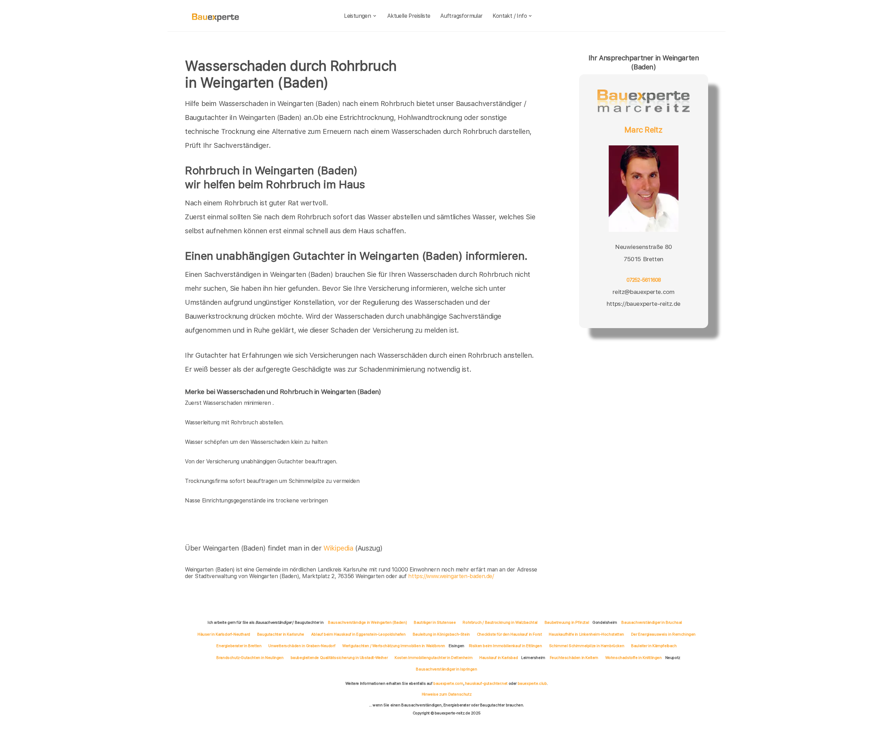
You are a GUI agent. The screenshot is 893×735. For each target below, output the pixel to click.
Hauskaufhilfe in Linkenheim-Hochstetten (586, 634)
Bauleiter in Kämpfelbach (653, 645)
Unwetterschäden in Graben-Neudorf (301, 645)
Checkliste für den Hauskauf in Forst (509, 634)
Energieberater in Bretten (238, 645)
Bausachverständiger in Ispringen (446, 669)
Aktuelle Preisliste (408, 16)
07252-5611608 (643, 280)
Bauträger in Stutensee (435, 622)
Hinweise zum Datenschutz (446, 694)
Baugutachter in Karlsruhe (280, 634)
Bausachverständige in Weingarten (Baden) (367, 622)
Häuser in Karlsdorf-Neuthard (223, 634)
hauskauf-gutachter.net (486, 683)
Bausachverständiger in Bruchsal (651, 622)
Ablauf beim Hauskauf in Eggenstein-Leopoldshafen (358, 634)
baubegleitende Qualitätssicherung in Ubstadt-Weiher (339, 657)
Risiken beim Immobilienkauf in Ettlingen (505, 645)
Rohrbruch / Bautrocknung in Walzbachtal (500, 622)
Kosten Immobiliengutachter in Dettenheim (433, 657)
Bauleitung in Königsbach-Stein (441, 634)
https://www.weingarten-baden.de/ (451, 576)
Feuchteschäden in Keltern (574, 657)
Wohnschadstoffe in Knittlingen (633, 657)
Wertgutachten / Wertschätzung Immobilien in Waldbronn (393, 645)
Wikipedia (339, 548)
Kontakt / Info (510, 16)
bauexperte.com (448, 683)
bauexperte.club (532, 683)
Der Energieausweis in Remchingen (663, 634)
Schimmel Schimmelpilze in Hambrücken (586, 645)
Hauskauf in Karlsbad (498, 657)
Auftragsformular (461, 16)
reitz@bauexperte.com (643, 291)
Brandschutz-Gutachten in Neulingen (249, 657)
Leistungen (357, 16)
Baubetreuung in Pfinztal (567, 622)
